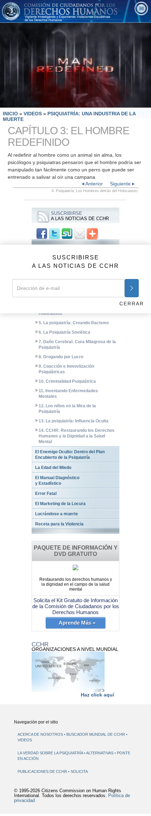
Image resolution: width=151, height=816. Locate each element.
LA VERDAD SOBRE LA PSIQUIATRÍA (51, 753)
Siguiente (121, 183)
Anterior (93, 183)
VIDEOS (33, 113)
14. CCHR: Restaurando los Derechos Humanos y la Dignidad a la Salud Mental (76, 436)
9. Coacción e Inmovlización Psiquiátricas (66, 369)
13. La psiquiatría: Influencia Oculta (74, 421)
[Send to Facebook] (41, 233)
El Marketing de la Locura (60, 503)
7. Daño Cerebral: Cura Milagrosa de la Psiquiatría (77, 344)
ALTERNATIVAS (100, 753)
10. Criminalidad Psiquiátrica (67, 381)
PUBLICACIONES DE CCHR (43, 771)
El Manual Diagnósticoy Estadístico (57, 480)
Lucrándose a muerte (56, 513)
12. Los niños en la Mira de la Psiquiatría (67, 408)
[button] (21, 102)
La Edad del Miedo (53, 467)
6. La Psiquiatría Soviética (64, 332)
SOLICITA (79, 771)
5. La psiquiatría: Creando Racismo (74, 322)
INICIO (10, 113)
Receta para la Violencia (59, 524)
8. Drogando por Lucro (61, 356)
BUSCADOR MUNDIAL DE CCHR (95, 734)
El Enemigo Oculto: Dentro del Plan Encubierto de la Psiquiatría (70, 454)
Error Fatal (46, 493)
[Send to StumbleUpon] (67, 233)
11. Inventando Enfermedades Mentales (68, 393)
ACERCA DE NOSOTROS (40, 734)
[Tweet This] (54, 233)
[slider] (75, 102)
